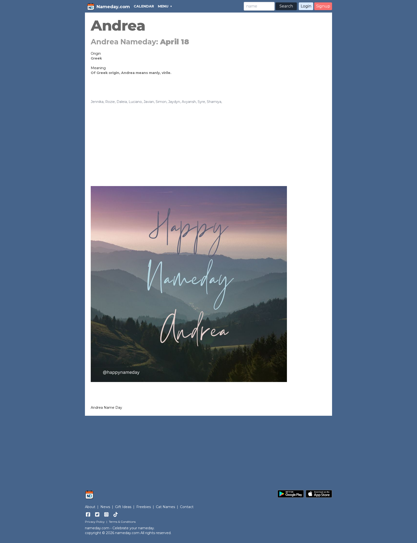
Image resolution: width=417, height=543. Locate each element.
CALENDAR (144, 6)
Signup (323, 6)
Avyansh (189, 102)
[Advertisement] (208, 140)
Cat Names (165, 507)
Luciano (135, 102)
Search (286, 6)
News (105, 507)
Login (306, 6)
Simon (161, 102)
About (90, 507)
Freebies (143, 507)
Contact (187, 507)
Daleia (122, 102)
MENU (163, 6)
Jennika (97, 102)
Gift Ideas (123, 507)
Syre (201, 102)
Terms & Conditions (122, 521)
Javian (149, 102)
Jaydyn (174, 102)
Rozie (110, 102)
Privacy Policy (95, 521)
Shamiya (214, 102)
